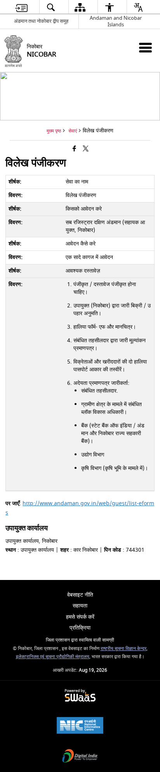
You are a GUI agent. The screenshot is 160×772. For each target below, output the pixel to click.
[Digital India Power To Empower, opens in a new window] (80, 756)
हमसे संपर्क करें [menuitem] (80, 617)
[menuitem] (21, 7)
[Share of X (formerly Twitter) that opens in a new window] (85, 149)
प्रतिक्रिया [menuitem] (80, 628)
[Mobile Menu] (145, 47)
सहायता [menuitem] (80, 606)
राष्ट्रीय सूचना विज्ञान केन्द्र (123, 648)
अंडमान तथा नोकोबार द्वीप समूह (41, 21)
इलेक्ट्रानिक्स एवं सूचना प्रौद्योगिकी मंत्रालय (52, 657)
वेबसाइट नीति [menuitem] (80, 595)
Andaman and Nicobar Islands (116, 21)
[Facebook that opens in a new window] (74, 149)
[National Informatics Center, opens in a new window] (80, 726)
